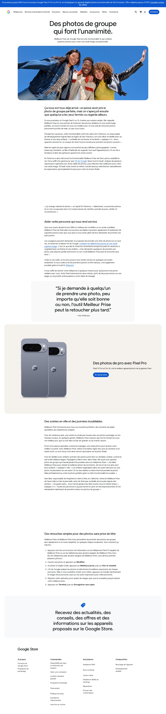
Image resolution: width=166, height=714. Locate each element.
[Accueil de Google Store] (8, 12)
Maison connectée (70, 12)
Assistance (113, 12)
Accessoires (95, 12)
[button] (135, 12)
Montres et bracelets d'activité (37, 12)
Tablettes (83, 12)
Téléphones (18, 12)
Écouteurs (56, 12)
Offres (104, 12)
